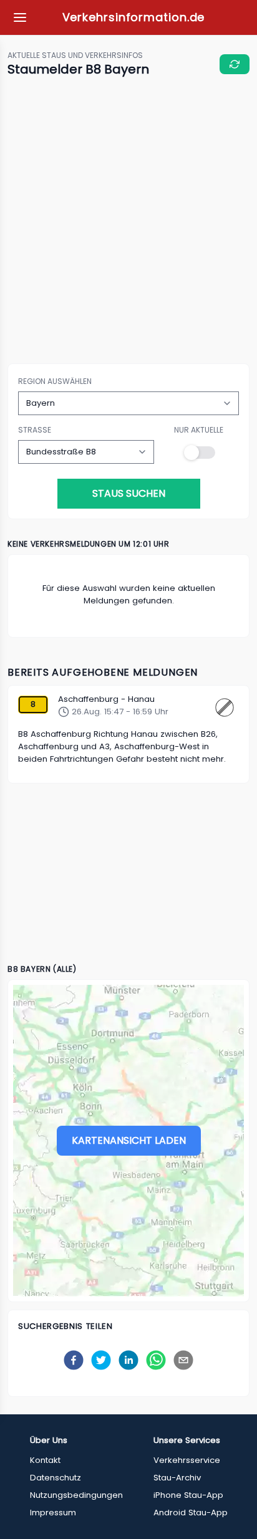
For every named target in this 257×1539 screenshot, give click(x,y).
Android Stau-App (190, 1512)
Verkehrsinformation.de (133, 17)
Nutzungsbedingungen (76, 1495)
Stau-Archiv (177, 1478)
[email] (183, 1360)
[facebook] (74, 1360)
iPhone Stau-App (188, 1495)
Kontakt (45, 1460)
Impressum (53, 1512)
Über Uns (48, 1440)
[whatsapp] (156, 1360)
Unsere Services (186, 1440)
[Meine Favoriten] (19, 17)
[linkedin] (128, 1360)
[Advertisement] (128, 221)
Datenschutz (55, 1478)
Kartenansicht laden (129, 1140)
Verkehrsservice (186, 1460)
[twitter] (101, 1360)
